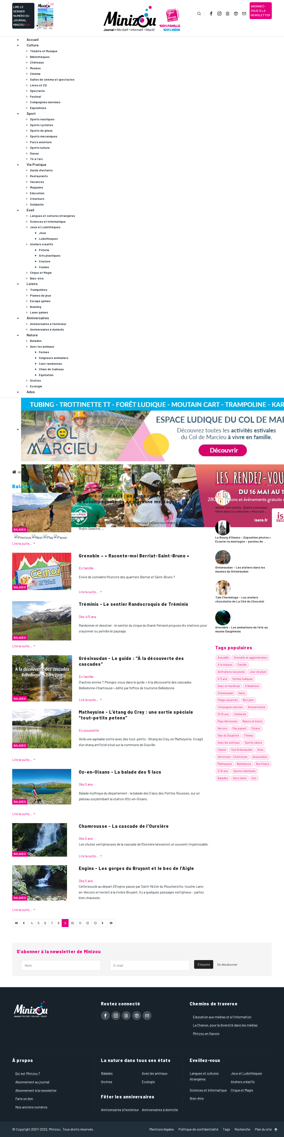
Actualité (223, 657)
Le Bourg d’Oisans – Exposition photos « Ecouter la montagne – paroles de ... (243, 539)
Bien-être (197, 1098)
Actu (260, 749)
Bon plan (248, 700)
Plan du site (263, 1129)
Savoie (222, 749)
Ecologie (148, 1082)
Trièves (248, 735)
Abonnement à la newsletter (36, 1090)
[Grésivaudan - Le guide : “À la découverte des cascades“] (42, 678)
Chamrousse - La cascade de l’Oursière (124, 826)
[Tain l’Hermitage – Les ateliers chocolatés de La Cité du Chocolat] (223, 587)
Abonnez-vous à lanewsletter (260, 10)
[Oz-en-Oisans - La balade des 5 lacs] (41, 786)
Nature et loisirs (252, 721)
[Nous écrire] (243, 13)
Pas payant (239, 728)
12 (87, 923)
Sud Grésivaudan (241, 749)
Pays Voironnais (227, 721)
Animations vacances (231, 671)
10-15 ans (223, 714)
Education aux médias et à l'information (222, 1017)
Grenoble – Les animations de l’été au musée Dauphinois (241, 629)
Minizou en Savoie (206, 1033)
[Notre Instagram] (219, 13)
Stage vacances (228, 700)
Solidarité (240, 714)
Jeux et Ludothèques (246, 1073)
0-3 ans (222, 679)
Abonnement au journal (32, 1082)
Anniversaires (256, 707)
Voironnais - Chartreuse (232, 757)
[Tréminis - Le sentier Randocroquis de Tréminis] (41, 620)
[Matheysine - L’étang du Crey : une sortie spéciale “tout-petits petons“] (41, 728)
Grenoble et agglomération (250, 657)
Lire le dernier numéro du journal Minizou (21, 15)
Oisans (255, 728)
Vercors (222, 728)
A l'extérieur (252, 686)
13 (95, 923)
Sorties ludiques (242, 679)
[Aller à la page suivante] (103, 923)
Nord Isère (262, 764)
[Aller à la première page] (16, 923)
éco (254, 778)
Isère (242, 693)
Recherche (242, 1129)
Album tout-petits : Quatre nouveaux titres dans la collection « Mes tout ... (241, 509)
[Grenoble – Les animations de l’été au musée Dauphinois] (223, 617)
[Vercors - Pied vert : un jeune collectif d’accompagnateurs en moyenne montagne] (41, 512)
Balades (20, 529)
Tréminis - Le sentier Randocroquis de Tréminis (133, 604)
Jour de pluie (258, 671)
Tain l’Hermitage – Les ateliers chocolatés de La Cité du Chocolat (239, 599)
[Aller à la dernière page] (111, 923)
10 (72, 923)
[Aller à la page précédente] (24, 923)
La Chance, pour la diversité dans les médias (225, 1025)
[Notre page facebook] (210, 13)
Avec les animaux (229, 742)
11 (80, 923)
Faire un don (24, 1098)
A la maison (225, 664)
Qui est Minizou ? (27, 1073)
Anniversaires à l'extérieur (120, 1109)
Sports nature (253, 742)
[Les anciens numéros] (235, 13)
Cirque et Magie (242, 1090)
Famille (242, 664)
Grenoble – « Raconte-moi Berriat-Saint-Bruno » (134, 555)
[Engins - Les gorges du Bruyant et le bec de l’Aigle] (39, 882)
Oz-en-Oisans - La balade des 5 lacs (120, 772)
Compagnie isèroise (230, 707)
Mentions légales (161, 1129)
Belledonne (244, 764)
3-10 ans (223, 771)
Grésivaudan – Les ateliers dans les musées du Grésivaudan (240, 569)
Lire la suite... (22, 543)
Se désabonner (227, 964)
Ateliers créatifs (243, 1082)
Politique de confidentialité (198, 1129)
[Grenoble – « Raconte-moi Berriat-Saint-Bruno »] (41, 571)
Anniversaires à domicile (160, 1109)
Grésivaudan (225, 693)
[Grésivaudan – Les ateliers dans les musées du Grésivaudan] (223, 557)
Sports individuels (244, 771)
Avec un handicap (229, 686)
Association (259, 757)
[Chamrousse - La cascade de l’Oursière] (39, 839)
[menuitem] (32, 39)
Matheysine (225, 764)
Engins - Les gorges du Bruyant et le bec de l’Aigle (136, 868)
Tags (226, 1129)
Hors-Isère (240, 778)
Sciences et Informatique (208, 1090)
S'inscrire (203, 964)
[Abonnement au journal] (227, 13)
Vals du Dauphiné (228, 735)
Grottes (106, 1082)
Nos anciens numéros (31, 1107)
